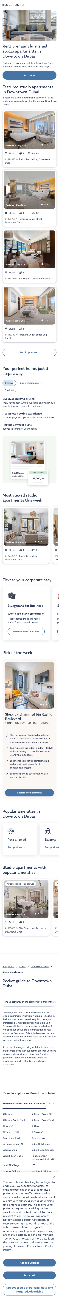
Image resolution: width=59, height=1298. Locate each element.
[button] (53, 5)
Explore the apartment (29, 792)
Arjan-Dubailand (11, 1138)
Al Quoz (35, 1126)
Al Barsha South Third (42, 1120)
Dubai (22, 966)
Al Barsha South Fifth (42, 1114)
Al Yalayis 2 (37, 1132)
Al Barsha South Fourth (14, 1120)
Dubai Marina (10, 1150)
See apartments (16, 847)
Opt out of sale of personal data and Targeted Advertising (29, 1290)
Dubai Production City (42, 1150)
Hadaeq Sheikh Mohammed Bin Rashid (43, 1157)
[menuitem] (24, 1105)
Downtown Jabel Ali (13, 1144)
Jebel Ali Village (11, 1165)
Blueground (8, 966)
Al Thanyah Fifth (11, 1132)
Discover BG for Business (26, 631)
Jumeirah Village (11, 1171)
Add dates (29, 75)
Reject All (30, 1275)
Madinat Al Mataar (41, 1171)
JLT (33, 1165)
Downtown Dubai (39, 966)
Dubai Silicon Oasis (13, 1156)
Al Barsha (7, 1114)
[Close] (54, 1176)
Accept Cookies (29, 1263)
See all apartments (30, 352)
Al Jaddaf (8, 1126)
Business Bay (38, 1138)
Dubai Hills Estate (40, 1144)
